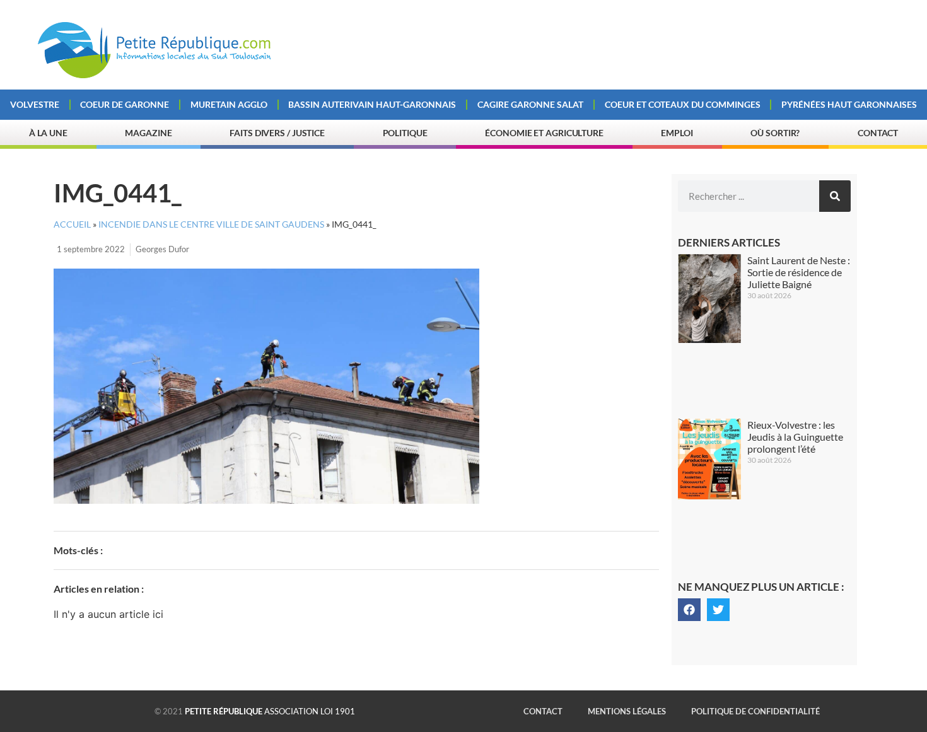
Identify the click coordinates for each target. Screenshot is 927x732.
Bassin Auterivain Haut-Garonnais (372, 104)
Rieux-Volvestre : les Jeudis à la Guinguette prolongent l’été (795, 437)
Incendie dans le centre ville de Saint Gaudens (211, 224)
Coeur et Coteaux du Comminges (683, 104)
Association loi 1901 (270, 711)
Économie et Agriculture (544, 132)
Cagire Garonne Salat (530, 104)
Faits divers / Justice (277, 132)
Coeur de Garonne (124, 104)
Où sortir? (775, 132)
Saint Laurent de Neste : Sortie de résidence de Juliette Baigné (798, 272)
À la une (48, 132)
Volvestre (34, 104)
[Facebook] (689, 609)
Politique (405, 132)
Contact (878, 132)
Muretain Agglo (228, 104)
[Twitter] (718, 609)
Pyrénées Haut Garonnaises (849, 104)
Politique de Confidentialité (755, 711)
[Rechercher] (835, 196)
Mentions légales (627, 711)
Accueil (72, 224)
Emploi (676, 132)
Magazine (148, 132)
